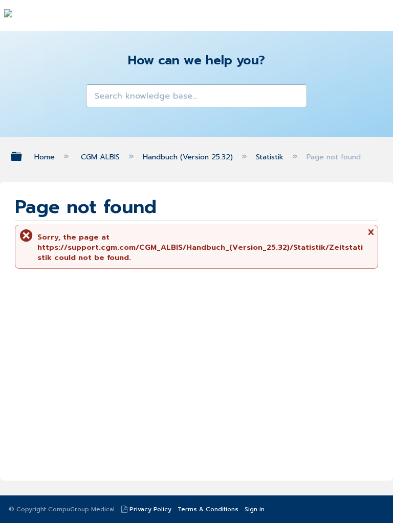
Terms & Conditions (208, 509)
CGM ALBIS (101, 156)
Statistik (271, 156)
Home (45, 156)
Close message (370, 235)
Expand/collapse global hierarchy (23, 156)
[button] (97, 95)
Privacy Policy (150, 509)
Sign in (255, 509)
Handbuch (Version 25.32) (189, 156)
